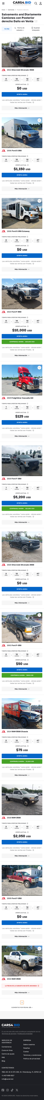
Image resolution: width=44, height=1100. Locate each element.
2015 (20, 398)
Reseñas (26, 1048)
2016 (14, 979)
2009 (14, 898)
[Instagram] (7, 1090)
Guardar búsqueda (36, 29)
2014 (14, 312)
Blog (3, 1061)
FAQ (3, 1057)
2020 (20, 565)
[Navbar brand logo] (22, 3)
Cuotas (26, 1051)
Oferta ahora (22, 94)
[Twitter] (17, 1090)
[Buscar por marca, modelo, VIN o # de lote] (36, 3)
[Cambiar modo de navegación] (3, 3)
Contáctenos (7, 1047)
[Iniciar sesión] (40, 3)
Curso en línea (7, 1050)
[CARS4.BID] (11, 1027)
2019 (14, 478)
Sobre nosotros (29, 1044)
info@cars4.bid (7, 1079)
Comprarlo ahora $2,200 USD (22, 761)
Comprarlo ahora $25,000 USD (22, 342)
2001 (14, 645)
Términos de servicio (9, 1033)
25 (30, 1007)
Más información (21, 108)
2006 (14, 150)
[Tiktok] (12, 1090)
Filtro (6, 29)
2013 (20, 70)
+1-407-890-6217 (8, 1075)
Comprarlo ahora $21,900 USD (22, 508)
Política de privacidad (25, 1033)
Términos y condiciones (32, 1055)
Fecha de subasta (20, 29)
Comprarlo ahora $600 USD (22, 675)
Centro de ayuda (8, 1054)
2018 (14, 817)
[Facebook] (3, 1090)
